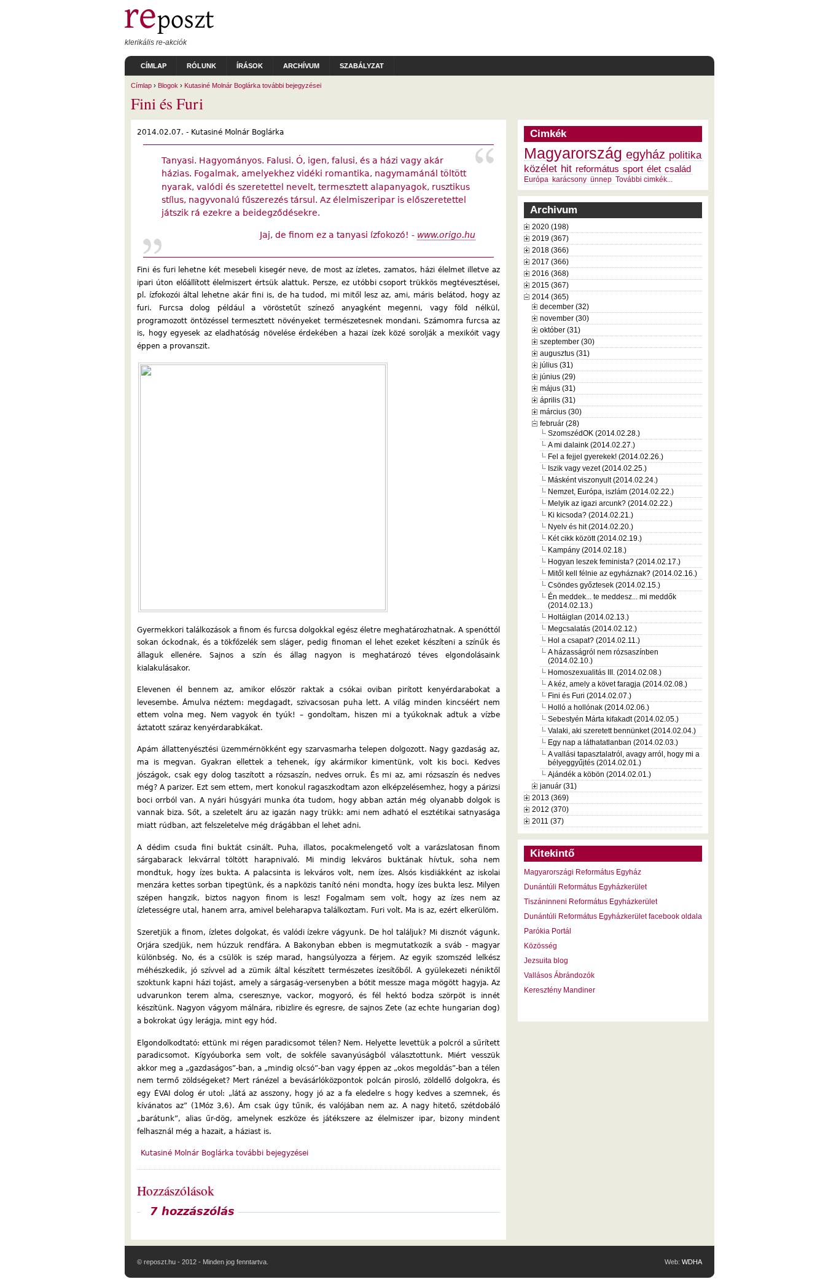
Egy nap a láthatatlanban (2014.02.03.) (613, 742)
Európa (536, 179)
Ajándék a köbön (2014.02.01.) (599, 774)
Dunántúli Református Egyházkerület (585, 887)
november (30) (564, 318)
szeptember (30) (567, 341)
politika (685, 155)
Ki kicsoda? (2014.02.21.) (590, 515)
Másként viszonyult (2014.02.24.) (603, 480)
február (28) (559, 423)
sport (633, 169)
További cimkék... (644, 179)
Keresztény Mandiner (559, 990)
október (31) (560, 330)
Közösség (540, 946)
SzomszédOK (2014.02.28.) (594, 433)
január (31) (558, 786)
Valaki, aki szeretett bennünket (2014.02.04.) (622, 730)
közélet (540, 168)
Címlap (153, 65)
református (597, 169)
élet (654, 169)
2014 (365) (550, 297)
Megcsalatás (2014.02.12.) (592, 628)
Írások (249, 65)
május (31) (558, 388)
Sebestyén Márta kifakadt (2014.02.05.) (613, 719)
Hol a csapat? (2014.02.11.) (594, 640)
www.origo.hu (446, 235)
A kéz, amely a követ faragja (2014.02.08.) (617, 684)
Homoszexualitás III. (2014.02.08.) (604, 672)
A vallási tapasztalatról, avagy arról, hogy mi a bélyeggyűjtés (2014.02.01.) (624, 758)
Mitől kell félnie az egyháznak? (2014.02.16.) (622, 573)
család (678, 169)
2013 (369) (550, 797)
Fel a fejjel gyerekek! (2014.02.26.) (605, 456)
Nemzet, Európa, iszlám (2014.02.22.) (611, 491)
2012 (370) (550, 809)
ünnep (601, 179)
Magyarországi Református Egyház (582, 872)
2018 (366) (550, 250)
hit (566, 168)
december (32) (564, 306)
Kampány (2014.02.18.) (587, 550)
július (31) (556, 365)
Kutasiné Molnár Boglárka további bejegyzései (252, 85)
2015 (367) (550, 285)
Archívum (301, 65)
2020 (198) (550, 226)
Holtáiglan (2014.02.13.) (588, 617)
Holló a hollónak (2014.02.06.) (598, 707)
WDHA (692, 1261)
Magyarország (573, 153)
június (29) (558, 376)
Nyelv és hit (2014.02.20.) (590, 526)
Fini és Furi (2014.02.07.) (589, 695)
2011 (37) (548, 821)
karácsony (569, 179)
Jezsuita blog (546, 960)
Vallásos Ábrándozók (559, 975)
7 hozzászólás (192, 1211)
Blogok (168, 85)
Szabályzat (362, 65)
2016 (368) (550, 273)
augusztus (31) (565, 353)
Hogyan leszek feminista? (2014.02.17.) (614, 561)
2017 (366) (550, 262)
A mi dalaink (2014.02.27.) (591, 445)
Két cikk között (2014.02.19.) (595, 538)
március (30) (561, 411)
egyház (645, 154)
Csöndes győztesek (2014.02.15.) (604, 585)
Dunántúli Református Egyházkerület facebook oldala (613, 916)
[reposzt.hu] (169, 31)
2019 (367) (550, 238)
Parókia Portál (547, 931)
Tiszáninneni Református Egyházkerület (590, 901)
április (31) (558, 400)
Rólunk (201, 65)
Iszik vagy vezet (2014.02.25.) (597, 468)
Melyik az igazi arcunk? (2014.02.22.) (610, 503)
